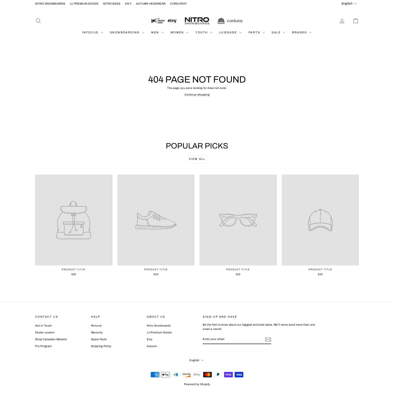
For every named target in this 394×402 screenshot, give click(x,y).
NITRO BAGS (112, 3)
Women (178, 32)
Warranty (97, 332)
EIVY (128, 3)
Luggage (228, 32)
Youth (202, 32)
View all (197, 159)
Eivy (149, 339)
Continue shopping (197, 94)
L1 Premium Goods (159, 332)
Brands (300, 32)
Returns (96, 325)
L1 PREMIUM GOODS (84, 3)
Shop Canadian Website (51, 339)
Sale (277, 32)
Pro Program (43, 346)
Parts (255, 32)
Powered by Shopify (197, 384)
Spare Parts (98, 339)
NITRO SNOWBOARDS (50, 3)
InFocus (91, 32)
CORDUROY (178, 3)
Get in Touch (43, 325)
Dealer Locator (44, 332)
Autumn (152, 346)
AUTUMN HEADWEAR (151, 3)
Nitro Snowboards (159, 325)
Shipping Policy (101, 346)
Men (155, 32)
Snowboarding (125, 32)
